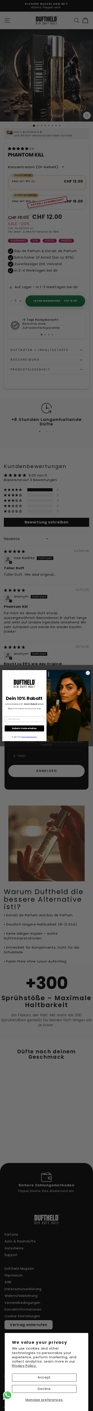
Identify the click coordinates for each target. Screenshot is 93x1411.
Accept (44, 1377)
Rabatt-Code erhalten (24, 728)
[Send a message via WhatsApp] (7, 1395)
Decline (44, 1389)
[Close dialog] (88, 673)
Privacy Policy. (24, 1365)
